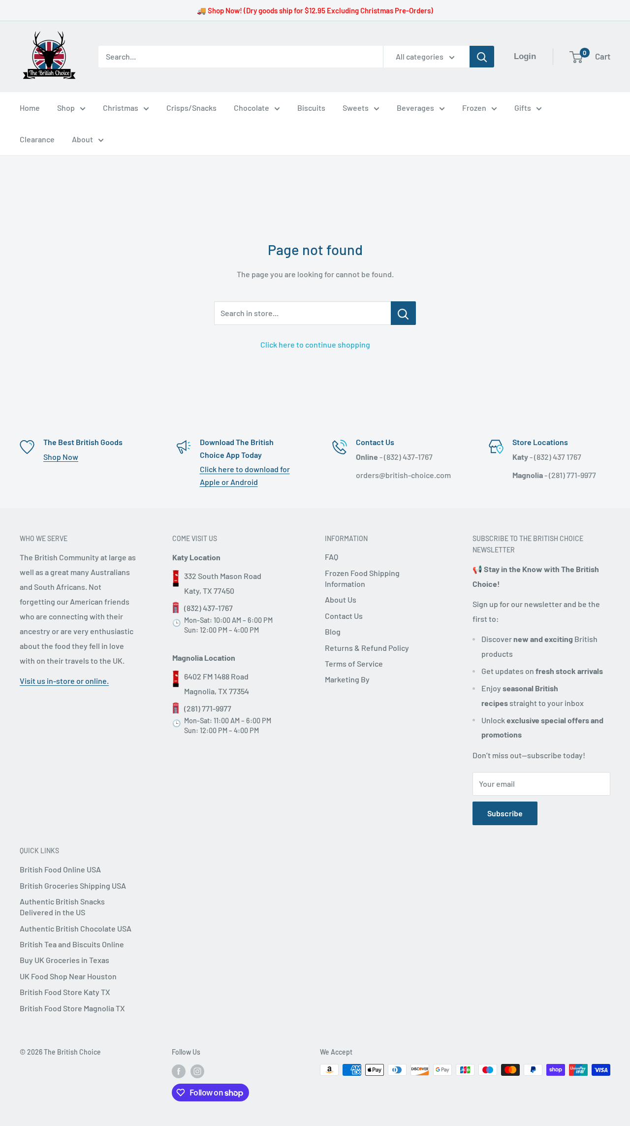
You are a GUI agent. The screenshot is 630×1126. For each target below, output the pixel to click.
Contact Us (344, 615)
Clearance (37, 139)
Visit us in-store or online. (64, 680)
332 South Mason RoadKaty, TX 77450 (222, 583)
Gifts (522, 107)
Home (30, 107)
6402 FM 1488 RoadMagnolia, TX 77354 (216, 684)
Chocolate (251, 107)
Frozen (474, 107)
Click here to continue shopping (315, 344)
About (82, 139)
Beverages (415, 107)
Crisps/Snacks (191, 107)
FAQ (331, 556)
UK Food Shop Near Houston (68, 976)
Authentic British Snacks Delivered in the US (62, 907)
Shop (66, 107)
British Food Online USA (60, 869)
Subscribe (505, 813)
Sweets (356, 107)
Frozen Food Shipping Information (362, 578)
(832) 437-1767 (208, 607)
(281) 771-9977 (207, 708)
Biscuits (311, 107)
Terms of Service (354, 663)
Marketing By (347, 679)
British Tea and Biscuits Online (72, 944)
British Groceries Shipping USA (73, 885)
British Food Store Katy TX (65, 992)
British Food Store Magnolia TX (72, 1008)
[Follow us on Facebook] (179, 1071)
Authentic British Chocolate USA (75, 928)
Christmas (120, 107)
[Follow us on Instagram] (197, 1071)
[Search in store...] (403, 313)
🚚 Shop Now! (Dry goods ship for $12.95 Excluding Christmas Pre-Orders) (315, 10)
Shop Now (60, 456)
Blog (333, 631)
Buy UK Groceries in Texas (64, 960)
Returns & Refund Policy (367, 647)
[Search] (482, 56)
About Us (340, 599)
